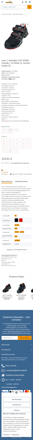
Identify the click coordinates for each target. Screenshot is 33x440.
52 (17, 151)
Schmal (4, 131)
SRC (16, 228)
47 (17, 147)
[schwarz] (16, 220)
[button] (22, 2)
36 (11, 140)
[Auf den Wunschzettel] (28, 25)
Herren (22, 232)
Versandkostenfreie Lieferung (20, 163)
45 (4, 147)
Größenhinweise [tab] (21, 181)
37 (17, 140)
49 (29, 147)
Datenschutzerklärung (14, 331)
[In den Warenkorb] (2, 20)
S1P (16, 236)
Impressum (6, 434)
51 (11, 151)
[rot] (21, 220)
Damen (17, 232)
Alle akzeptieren (17, 399)
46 (11, 147)
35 (4, 140)
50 (4, 151)
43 (23, 143)
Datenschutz (15, 434)
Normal (11, 131)
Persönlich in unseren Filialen (15, 375)
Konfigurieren (17, 405)
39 (29, 140)
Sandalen (17, 240)
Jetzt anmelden (24, 338)
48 (23, 147)
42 (17, 143)
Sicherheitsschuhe (14, 77)
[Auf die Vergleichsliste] (23, 25)
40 (4, 143)
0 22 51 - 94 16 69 (10, 365)
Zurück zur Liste (7, 14)
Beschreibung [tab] (6, 181)
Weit (17, 130)
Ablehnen (17, 410)
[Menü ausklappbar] (2, 1)
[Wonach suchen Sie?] (29, 7)
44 (29, 143)
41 (11, 143)
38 (23, 140)
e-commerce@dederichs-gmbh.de (16, 370)
